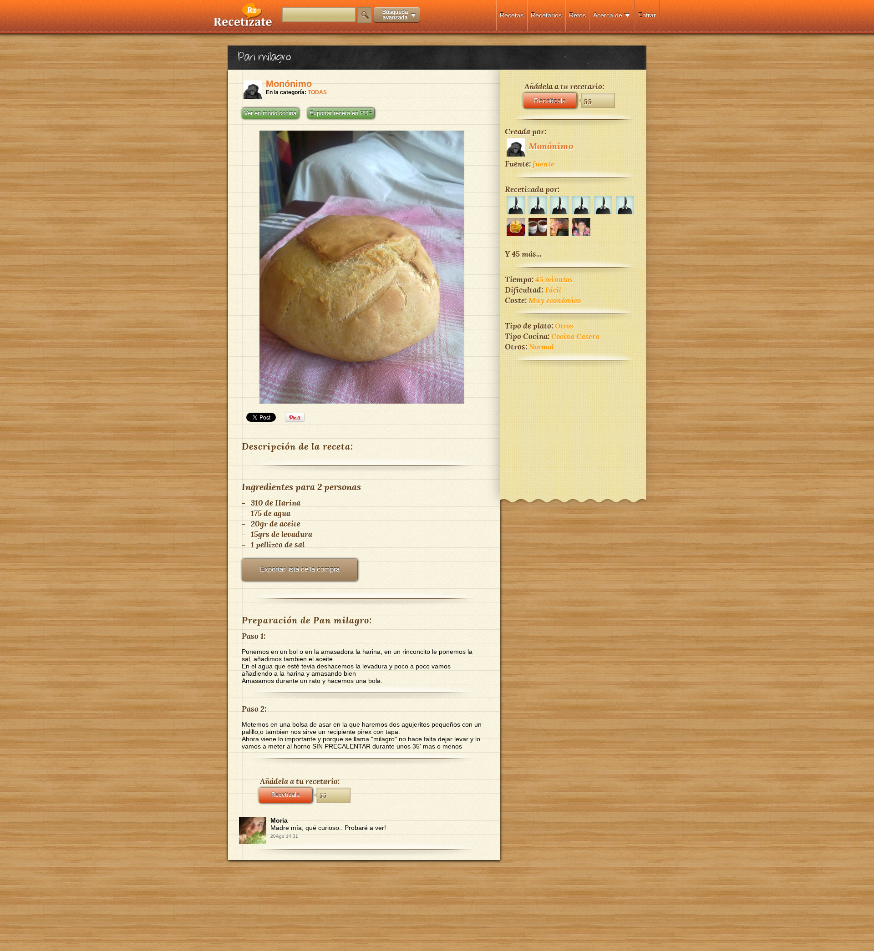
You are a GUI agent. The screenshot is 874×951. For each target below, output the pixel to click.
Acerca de (607, 15)
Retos (577, 15)
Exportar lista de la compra (300, 569)
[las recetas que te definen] (243, 24)
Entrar (647, 15)
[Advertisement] (573, 424)
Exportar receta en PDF (341, 113)
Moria (279, 820)
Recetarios (546, 15)
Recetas (511, 15)
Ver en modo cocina (270, 113)
